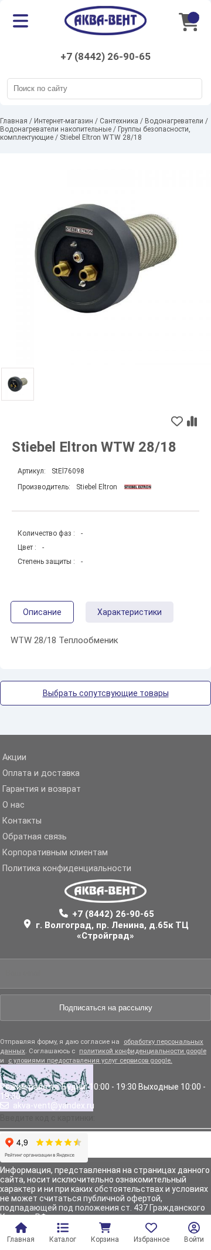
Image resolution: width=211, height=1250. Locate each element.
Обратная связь (34, 837)
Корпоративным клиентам (55, 853)
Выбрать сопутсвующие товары (106, 693)
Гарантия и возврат (41, 789)
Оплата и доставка (41, 773)
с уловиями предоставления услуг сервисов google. (90, 1060)
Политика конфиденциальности (66, 868)
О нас (13, 805)
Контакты (22, 821)
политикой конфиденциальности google (142, 1051)
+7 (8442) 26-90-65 (105, 56)
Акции (14, 757)
